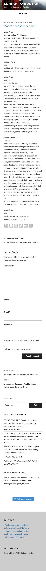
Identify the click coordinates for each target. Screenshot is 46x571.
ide (17, 242)
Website (8, 325)
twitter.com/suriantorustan (15, 537)
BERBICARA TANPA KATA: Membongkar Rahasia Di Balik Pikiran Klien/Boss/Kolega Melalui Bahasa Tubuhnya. (21, 450)
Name (7, 300)
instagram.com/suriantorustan (16, 531)
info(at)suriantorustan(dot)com (19, 481)
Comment (9, 266)
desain (10, 242)
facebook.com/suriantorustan (16, 534)
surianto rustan (21, 4)
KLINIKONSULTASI (15, 238)
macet (23, 242)
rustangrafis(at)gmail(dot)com (16, 484)
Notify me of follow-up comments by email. (21, 340)
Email (7, 312)
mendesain (33, 242)
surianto (28, 22)
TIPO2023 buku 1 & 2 (13, 457)
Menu (24, 13)
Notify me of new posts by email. (17, 349)
